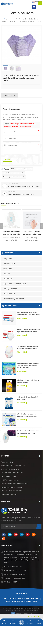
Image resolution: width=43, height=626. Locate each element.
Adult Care (7, 268)
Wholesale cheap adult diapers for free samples (28, 381)
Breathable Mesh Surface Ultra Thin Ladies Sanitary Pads (28, 432)
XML (25, 611)
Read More (21, 318)
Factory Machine (10, 288)
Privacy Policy (33, 611)
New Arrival (7, 278)
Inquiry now (32, 616)
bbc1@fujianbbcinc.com (17, 570)
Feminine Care (9, 263)
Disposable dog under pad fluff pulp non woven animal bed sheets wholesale (28, 365)
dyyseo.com (18, 611)
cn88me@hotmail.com (18, 574)
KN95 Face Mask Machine (10, 480)
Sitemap (27, 601)
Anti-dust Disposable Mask (10, 469)
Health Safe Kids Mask (8, 476)
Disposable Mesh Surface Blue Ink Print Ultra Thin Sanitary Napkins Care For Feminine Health (11, 233)
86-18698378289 (16, 567)
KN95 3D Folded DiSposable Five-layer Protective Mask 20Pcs (28, 330)
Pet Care (6, 273)
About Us (12, 598)
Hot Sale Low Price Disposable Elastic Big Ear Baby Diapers (27, 347)
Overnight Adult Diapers (9, 494)
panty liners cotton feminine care (13, 466)
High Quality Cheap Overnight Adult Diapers (27, 398)
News (8, 601)
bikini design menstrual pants (21, 169)
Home (7, 19)
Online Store (24, 598)
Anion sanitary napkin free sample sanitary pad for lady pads (32, 233)
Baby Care (7, 258)
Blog (35, 601)
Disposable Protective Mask (14, 283)
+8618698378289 (19, 578)
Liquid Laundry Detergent (13, 299)
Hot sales (35, 598)
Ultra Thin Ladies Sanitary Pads (11, 491)
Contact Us (17, 601)
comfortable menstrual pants (13, 173)
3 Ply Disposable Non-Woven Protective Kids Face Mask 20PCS (28, 313)
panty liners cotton (7, 462)
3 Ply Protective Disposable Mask (12, 473)
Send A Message (21, 622)
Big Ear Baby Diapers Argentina (11, 487)
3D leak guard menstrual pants (14, 177)
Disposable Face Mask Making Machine (14, 484)
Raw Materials (9, 293)
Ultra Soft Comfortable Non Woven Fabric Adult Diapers (27, 415)
